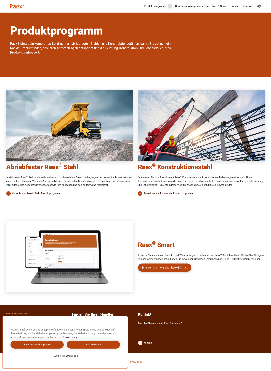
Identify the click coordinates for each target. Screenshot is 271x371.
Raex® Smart (219, 6)
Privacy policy (135, 361)
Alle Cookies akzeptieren (37, 344)
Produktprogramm (155, 6)
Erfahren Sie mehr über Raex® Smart (165, 267)
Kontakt (247, 6)
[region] (65, 342)
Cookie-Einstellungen (65, 356)
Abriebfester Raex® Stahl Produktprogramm (36, 193)
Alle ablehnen (93, 344)
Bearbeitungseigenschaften (192, 6)
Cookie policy (69, 337)
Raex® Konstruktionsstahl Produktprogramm (168, 193)
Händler (235, 6)
